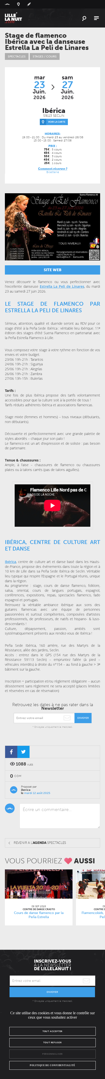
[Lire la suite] (39, 884)
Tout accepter (52, 1031)
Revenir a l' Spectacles (40, 843)
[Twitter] (23, 752)
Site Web (53, 269)
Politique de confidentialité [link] (52, 1065)
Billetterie (52, 172)
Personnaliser (52, 1054)
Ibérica (10, 561)
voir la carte (56, 121)
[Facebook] (11, 752)
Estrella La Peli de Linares (62, 286)
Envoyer (83, 718)
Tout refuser (52, 1042)
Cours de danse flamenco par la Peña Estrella (38, 915)
